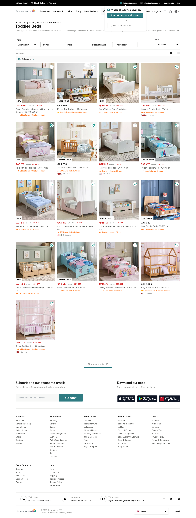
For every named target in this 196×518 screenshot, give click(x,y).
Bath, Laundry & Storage (128, 437)
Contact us (54, 472)
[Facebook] (164, 499)
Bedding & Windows (92, 433)
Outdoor (19, 440)
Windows (54, 456)
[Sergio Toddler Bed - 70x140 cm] (160, 280)
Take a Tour (157, 430)
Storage (53, 450)
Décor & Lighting (91, 430)
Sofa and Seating (23, 424)
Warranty (19, 482)
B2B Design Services (161, 443)
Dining (52, 427)
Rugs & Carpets (90, 446)
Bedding (53, 420)
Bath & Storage (90, 437)
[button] (165, 11)
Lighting (53, 424)
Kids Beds (41, 22)
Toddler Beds (28, 26)
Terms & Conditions (160, 440)
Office (18, 437)
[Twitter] (171, 499)
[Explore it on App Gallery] (169, 398)
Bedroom (20, 420)
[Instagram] (178, 499)
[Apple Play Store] (126, 398)
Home (18, 22)
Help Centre (55, 485)
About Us (156, 420)
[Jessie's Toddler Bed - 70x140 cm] (160, 102)
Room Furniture (90, 424)
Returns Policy (56, 482)
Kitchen (53, 430)
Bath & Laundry (56, 446)
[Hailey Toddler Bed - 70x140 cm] (119, 161)
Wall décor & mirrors (58, 440)
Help (52, 469)
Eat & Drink (88, 443)
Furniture (121, 420)
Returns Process (57, 479)
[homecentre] (27, 10)
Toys (86, 440)
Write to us (156, 424)
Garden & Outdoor (58, 443)
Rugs (52, 453)
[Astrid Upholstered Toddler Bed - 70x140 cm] (77, 219)
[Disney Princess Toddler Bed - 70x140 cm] (119, 280)
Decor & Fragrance (58, 433)
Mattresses (20, 433)
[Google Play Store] (147, 398)
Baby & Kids (29, 22)
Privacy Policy (158, 437)
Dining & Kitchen (125, 430)
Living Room (21, 427)
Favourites (20, 475)
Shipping (53, 475)
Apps (18, 472)
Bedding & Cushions (126, 424)
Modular (19, 443)
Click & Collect (22, 479)
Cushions (54, 437)
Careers (155, 427)
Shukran (155, 433)
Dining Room (21, 430)
